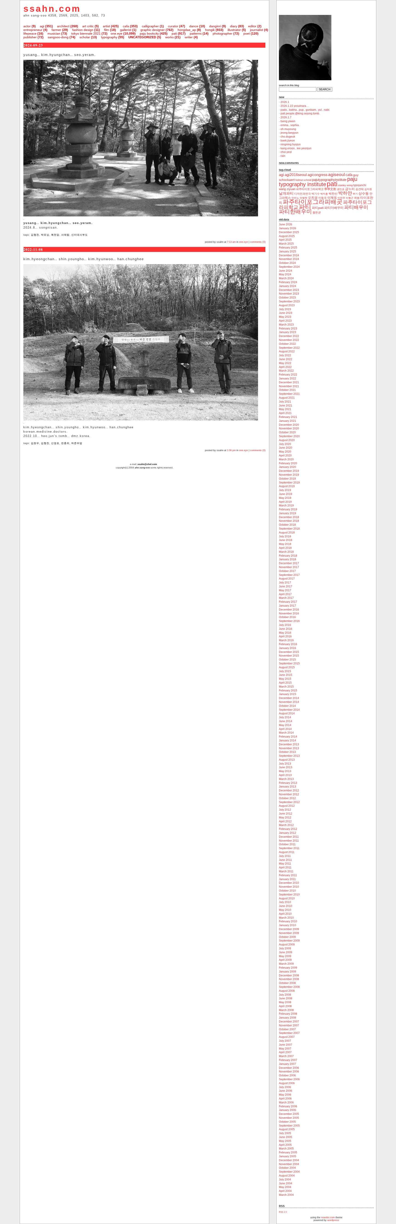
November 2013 (289, 748)
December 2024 (289, 255)
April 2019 (285, 501)
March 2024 (286, 278)
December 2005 (289, 1114)
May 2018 (285, 544)
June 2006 (285, 1090)
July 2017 (285, 582)
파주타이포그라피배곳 (312, 201)
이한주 (341, 197)
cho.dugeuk (287, 136)
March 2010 (286, 917)
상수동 (363, 193)
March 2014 (286, 732)
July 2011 (285, 856)
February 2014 (288, 736)
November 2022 (289, 340)
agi (42, 26)
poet (246, 33)
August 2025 (287, 236)
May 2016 (285, 632)
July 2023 (285, 309)
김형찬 (35, 234)
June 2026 (285, 224)
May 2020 (285, 451)
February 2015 (288, 690)
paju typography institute (318, 181)
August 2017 (287, 578)
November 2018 (289, 520)
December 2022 (289, 336)
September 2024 (289, 266)
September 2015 (289, 663)
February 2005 (288, 1152)
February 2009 (288, 967)
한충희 (65, 443)
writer (189, 37)
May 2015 (285, 678)
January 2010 (287, 925)
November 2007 (289, 1025)
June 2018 (285, 540)
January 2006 (287, 1110)
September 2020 (289, 436)
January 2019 (287, 513)
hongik (210, 30)
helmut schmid (303, 180)
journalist (256, 30)
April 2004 (285, 1191)
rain (282, 155)
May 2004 (285, 1187)
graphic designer (152, 30)
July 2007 (285, 1040)
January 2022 (287, 378)
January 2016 (287, 648)
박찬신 (333, 193)
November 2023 (289, 293)
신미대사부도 (79, 234)
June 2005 (285, 1137)
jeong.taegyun (289, 132)
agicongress (317, 175)
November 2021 (289, 386)
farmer (56, 30)
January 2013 (287, 786)
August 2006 (287, 1083)
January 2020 (287, 467)
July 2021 (285, 401)
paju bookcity (149, 33)
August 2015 (287, 667)
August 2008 (287, 990)
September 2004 (289, 1171)
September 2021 (289, 393)
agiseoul (336, 174)
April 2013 (285, 775)
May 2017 (285, 590)
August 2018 (287, 532)
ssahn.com (52, 9)
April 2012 (285, 821)
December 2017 (289, 563)
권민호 (340, 189)
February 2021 (288, 417)
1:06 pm (231, 450)
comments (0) (258, 241)
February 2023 (288, 328)
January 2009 (287, 971)
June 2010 (285, 906)
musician (53, 33)
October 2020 (287, 432)
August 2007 (287, 1037)
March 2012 (286, 825)
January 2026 (287, 228)
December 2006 (289, 1067)
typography (109, 37)
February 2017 (288, 601)
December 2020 (289, 424)
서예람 (65, 234)
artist (106, 26)
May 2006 (285, 1094)
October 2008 (287, 983)
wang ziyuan (287, 189)
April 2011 (285, 867)
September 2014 (289, 709)
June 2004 (285, 1183)
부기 (355, 193)
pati (174, 33)
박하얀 (345, 193)
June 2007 (285, 1044)
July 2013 (285, 763)
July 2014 (285, 717)
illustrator (234, 30)
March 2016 (286, 640)
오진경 (313, 197)
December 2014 (289, 698)
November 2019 (289, 474)
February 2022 (288, 374)
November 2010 (289, 886)
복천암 (55, 234)
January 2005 (287, 1156)
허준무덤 (76, 443)
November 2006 (289, 1071)
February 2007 (288, 1060)
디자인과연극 (302, 193)
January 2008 (287, 1017)
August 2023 (287, 305)
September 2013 (289, 755)
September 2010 (289, 894)
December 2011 (289, 836)
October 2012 (287, 798)
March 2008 (286, 1010)
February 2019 (288, 509)
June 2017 (285, 586)
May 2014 (285, 725)
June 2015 (285, 675)
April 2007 (285, 1052)
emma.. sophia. (290, 125)
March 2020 (286, 459)
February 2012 (288, 829)
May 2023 (285, 316)
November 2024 (289, 259)
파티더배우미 (334, 208)
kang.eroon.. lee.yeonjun (295, 148)
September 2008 (289, 987)
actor (27, 26)
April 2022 (285, 367)
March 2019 (286, 505)
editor (252, 26)
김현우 (35, 443)
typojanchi (359, 185)
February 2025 (288, 247)
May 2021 (285, 409)
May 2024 (285, 274)
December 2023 (289, 290)
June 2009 (285, 952)
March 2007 (286, 1056)
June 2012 (285, 813)
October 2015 (287, 659)
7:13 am (231, 241)
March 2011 (286, 871)
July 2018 (285, 536)
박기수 (315, 193)
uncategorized (142, 37)
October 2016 (287, 617)
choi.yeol (286, 152)
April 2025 (285, 239)
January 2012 (287, 832)
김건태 (359, 189)
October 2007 (287, 1029)
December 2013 (289, 744)
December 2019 (289, 470)
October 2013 (287, 752)
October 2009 (287, 937)
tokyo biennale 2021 (86, 33)
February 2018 (288, 555)
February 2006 (288, 1106)
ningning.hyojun (290, 144)
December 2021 (289, 382)
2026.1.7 (286, 117)
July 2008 (285, 994)
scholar (85, 37)
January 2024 (287, 286)
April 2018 (285, 548)
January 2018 (287, 559)
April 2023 (285, 320)
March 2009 (286, 963)
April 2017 (285, 594)
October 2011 (287, 844)
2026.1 (284, 102)
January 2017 (287, 605)
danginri (215, 26)
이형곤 (349, 197)
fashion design (82, 30)
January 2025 (287, 251)
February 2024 (288, 282)
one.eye (116, 33)
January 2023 (287, 332)
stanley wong (345, 185)
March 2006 (286, 1102)
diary (233, 26)
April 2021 (285, 413)
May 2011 (285, 863)
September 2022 (289, 347)
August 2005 (287, 1129)
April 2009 (285, 960)
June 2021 (285, 405)
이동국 (322, 197)
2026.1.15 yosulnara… (294, 106)
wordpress (333, 1220)
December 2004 (289, 1160)
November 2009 (289, 933)
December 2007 (289, 1021)
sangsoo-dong (58, 37)
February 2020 (288, 463)
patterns (196, 33)
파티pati (318, 208)
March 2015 (286, 686)
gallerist (125, 30)
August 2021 (287, 397)
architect (63, 26)
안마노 (295, 197)
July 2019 (285, 490)
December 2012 (289, 790)
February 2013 (288, 783)
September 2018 (289, 528)
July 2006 (285, 1087)
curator (173, 26)
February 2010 (288, 921)
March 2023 (286, 324)
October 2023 (287, 297)
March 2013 (286, 779)
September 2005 (289, 1125)
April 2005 (285, 1145)
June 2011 (285, 860)
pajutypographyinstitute (329, 180)
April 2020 (285, 455)
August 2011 (286, 852)
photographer (222, 33)
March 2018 (286, 551)
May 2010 (285, 910)
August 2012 (287, 805)
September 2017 (289, 575)
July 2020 (285, 444)
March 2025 (286, 243)
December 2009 (289, 929)
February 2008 (288, 1013)
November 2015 (289, 655)
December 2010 (289, 882)
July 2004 (285, 1179)
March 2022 (286, 370)
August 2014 (287, 713)
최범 (357, 197)
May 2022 (285, 363)
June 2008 (285, 998)
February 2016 (288, 644)
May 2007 (285, 1048)
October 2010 (287, 890)
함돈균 (317, 212)
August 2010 (287, 898)
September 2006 (289, 1079)
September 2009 (289, 940)
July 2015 (285, 671)
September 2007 (289, 1033)
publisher (30, 37)
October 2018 (287, 524)
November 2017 (289, 567)
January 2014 (287, 740)
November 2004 (289, 1164)
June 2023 (285, 313)
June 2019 (285, 494)
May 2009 (285, 956)
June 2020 (285, 447)
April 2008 (285, 1006)
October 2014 (287, 705)
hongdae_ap (187, 30)
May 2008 (285, 1002)
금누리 (350, 189)
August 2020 (287, 440)
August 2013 (287, 759)
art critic (88, 26)
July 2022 (285, 355)
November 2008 (289, 979)
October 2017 (287, 571)
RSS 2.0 (283, 1212)
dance (193, 26)
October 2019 (287, 478)
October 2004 (287, 1167)
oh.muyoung (288, 129)
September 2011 (289, 848)
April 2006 (285, 1098)
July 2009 (285, 948)
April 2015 (285, 682)
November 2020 (289, 428)
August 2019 (287, 486)
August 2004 (287, 1175)
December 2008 (289, 975)
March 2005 (286, 1148)
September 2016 (289, 621)
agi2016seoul (296, 175)
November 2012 (289, 794)
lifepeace (29, 33)
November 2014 (289, 702)
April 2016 (285, 636)
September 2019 (289, 482)
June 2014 (285, 721)
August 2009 (287, 944)
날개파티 (286, 193)
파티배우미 (356, 207)
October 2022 (287, 343)
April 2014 (285, 729)
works (169, 37)
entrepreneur (32, 30)
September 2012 (289, 802)
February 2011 (288, 875)
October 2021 (287, 390)
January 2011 (287, 879)
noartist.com (328, 1217)
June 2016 (285, 628)
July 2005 (285, 1133)
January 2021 (287, 421)
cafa (126, 26)
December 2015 (289, 652)
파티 (305, 206)
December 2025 (289, 232)
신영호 (55, 443)
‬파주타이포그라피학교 (310, 189)
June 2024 (285, 270)
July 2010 (285, 902)
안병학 (303, 197)
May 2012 (285, 817)
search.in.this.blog (289, 85)
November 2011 (289, 840)
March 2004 (286, 1194)
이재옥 (332, 197)
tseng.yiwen (287, 121)
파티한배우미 (295, 211)
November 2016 (289, 613)
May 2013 (285, 771)
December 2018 (289, 517)
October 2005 (287, 1121)
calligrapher (150, 26)
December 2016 (289, 609)
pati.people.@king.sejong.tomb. (300, 113)
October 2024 (287, 263)
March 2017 (286, 598)
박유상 (45, 234)
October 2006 (287, 1075)
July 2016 (285, 625)
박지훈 (324, 193)
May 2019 (285, 498)
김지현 (368, 189)
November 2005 (289, 1117)
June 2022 (285, 359)
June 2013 (285, 767)
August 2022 (287, 351)
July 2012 (285, 809)
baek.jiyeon (287, 140)
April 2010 (285, 913)
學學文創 (330, 189)
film (106, 30)
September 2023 (289, 301)
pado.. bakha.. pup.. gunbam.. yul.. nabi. (305, 109)
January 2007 (287, 1064)
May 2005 (285, 1141)
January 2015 (287, 694)
